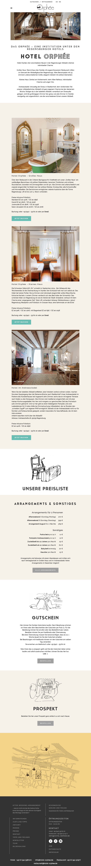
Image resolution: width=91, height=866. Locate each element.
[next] (76, 145)
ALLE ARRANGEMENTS (45, 570)
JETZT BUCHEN (21, 218)
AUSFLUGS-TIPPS (20, 822)
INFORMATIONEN (20, 819)
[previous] (15, 145)
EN (60, 2)
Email (47, 212)
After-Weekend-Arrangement (27, 805)
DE (57, 2)
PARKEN (16, 828)
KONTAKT (16, 834)
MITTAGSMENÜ (47, 2)
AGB (50, 846)
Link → (45, 654)
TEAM (15, 843)
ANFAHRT (17, 825)
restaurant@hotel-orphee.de (45, 863)
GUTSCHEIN (34, 2)
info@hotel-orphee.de (59, 836)
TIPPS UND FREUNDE (21, 837)
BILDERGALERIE (19, 846)
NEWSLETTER (18, 840)
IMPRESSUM (54, 852)
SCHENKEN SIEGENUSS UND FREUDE (58, 806)
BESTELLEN (45, 661)
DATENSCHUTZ (55, 849)
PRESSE (16, 831)
